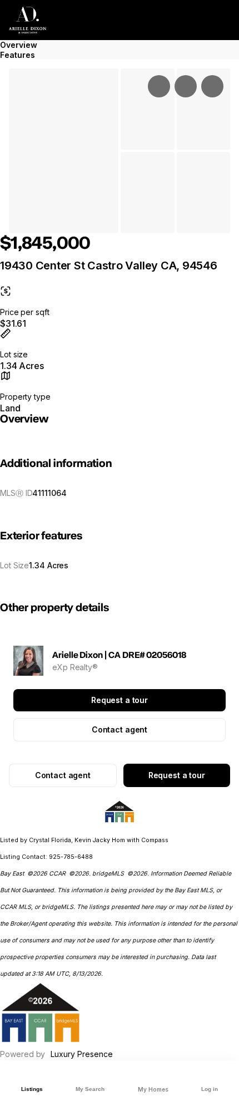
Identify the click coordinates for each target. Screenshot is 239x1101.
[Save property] (186, 86)
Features (17, 55)
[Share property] (212, 86)
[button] (63, 150)
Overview (18, 45)
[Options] (159, 86)
